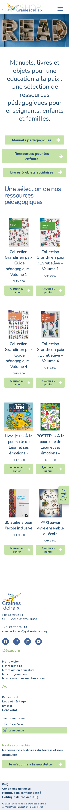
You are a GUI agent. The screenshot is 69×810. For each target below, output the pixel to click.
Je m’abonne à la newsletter (31, 764)
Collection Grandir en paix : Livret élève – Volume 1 (50, 260)
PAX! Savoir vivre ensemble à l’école (50, 528)
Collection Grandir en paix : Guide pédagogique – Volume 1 (18, 263)
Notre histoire (12, 666)
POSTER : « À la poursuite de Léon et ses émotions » (50, 444)
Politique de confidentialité (21, 793)
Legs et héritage (14, 701)
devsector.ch (36, 806)
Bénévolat (9, 710)
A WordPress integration (15, 806)
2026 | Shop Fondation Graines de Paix (25, 803)
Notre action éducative (18, 670)
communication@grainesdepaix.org (24, 631)
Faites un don (11, 697)
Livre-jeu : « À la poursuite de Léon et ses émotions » (19, 444)
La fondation (17, 718)
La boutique (16, 730)
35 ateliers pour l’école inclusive (19, 525)
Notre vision (11, 662)
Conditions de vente (16, 789)
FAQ (5, 784)
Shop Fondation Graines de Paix (22, 8)
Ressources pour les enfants (32, 156)
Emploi (7, 706)
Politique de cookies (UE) (20, 797)
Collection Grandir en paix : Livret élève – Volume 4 (50, 352)
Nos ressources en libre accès (23, 678)
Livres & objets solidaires (31, 172)
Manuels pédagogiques (31, 140)
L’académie (16, 724)
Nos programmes (14, 674)
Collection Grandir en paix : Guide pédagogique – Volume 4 (18, 355)
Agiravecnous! (64, 497)
